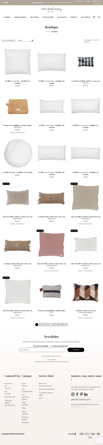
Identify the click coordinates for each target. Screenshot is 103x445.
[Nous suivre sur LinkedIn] (7, 2)
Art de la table (48, 17)
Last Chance (85, 17)
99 (62, 324)
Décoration (34, 17)
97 (54, 324)
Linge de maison (20, 17)
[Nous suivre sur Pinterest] (5, 2)
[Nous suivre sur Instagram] (4, 2)
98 (58, 324)
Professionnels (96, 1)
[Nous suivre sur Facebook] (2, 2)
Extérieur (73, 17)
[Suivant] (66, 324)
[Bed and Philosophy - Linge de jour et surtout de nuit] (51, 9)
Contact (87, 1)
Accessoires (61, 17)
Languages (96, 4)
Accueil (47, 31)
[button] (79, 1)
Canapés (6, 17)
